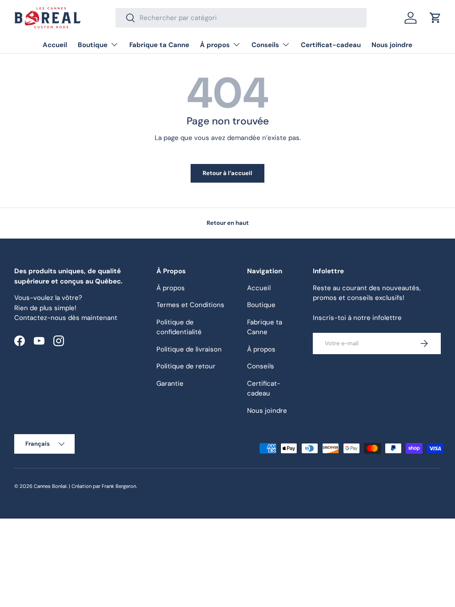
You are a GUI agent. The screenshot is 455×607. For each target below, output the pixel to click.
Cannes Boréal (50, 486)
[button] (435, 18)
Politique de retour (186, 366)
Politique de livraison (189, 349)
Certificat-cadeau (331, 44)
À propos (170, 288)
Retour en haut (228, 223)
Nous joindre (391, 44)
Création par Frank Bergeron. (104, 486)
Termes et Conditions (190, 304)
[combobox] (241, 18)
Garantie (170, 383)
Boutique (261, 304)
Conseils (260, 366)
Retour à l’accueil (227, 173)
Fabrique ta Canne (159, 44)
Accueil (55, 44)
